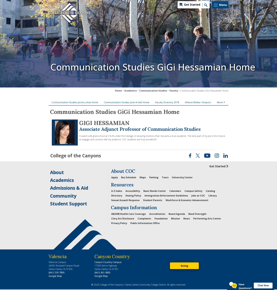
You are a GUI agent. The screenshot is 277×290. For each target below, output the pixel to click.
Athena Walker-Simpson (198, 102)
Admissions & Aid (69, 188)
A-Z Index (116, 191)
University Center (182, 177)
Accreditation (157, 214)
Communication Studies (153, 90)
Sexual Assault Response (125, 200)
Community (63, 196)
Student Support (68, 204)
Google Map (55, 276)
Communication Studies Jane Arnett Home (126, 102)
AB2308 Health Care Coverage (128, 214)
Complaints (144, 218)
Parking (153, 177)
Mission (175, 218)
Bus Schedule (128, 177)
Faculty (174, 90)
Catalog (210, 191)
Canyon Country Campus (107, 262)
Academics (130, 90)
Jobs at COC (198, 195)
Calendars (175, 191)
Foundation (161, 218)
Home (118, 90)
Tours (165, 177)
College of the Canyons (75, 155)
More (220, 102)
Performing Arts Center (207, 218)
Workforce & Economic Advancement (187, 200)
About (57, 172)
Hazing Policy (133, 195)
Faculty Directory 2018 (167, 102)
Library (212, 195)
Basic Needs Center (154, 191)
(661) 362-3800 (102, 272)
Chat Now (263, 285)
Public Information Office (145, 223)
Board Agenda (177, 214)
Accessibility (133, 191)
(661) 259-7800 (56, 272)
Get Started (192, 4)
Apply (114, 177)
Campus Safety (193, 191)
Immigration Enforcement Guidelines (166, 195)
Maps (143, 177)
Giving (184, 265)
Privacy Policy (119, 223)
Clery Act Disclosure (122, 218)
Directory (116, 195)
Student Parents (152, 200)
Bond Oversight (197, 214)
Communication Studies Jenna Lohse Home (75, 102)
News (186, 218)
